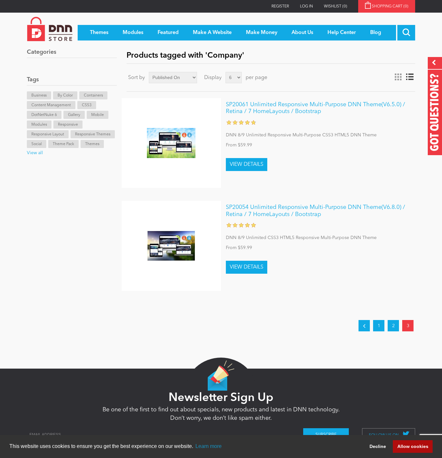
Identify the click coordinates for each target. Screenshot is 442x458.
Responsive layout (47, 134)
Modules (39, 125)
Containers (93, 95)
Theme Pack (63, 144)
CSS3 (87, 105)
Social (36, 144)
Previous (364, 325)
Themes (92, 144)
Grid (398, 77)
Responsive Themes (92, 134)
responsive (68, 125)
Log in (306, 6)
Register (280, 6)
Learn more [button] (208, 446)
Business (39, 95)
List (410, 77)
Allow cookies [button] (412, 446)
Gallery (74, 115)
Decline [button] (378, 446)
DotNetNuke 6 (44, 115)
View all (35, 153)
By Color (65, 95)
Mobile (97, 115)
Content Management (51, 105)
